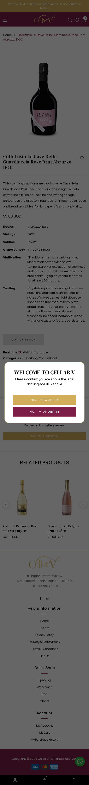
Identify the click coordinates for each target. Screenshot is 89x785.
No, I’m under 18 (45, 411)
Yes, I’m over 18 (44, 400)
